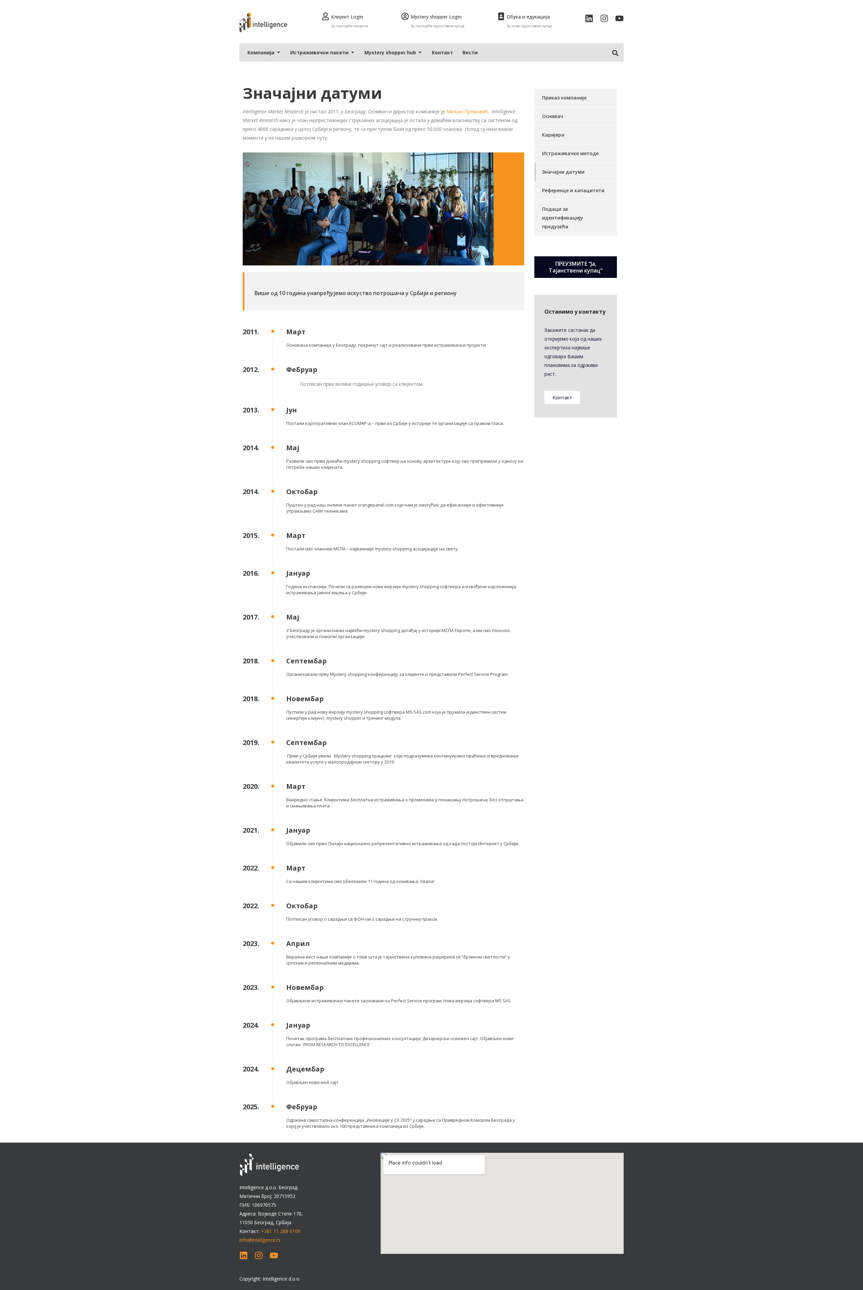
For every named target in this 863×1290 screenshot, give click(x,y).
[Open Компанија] (278, 52)
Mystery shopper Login (436, 16)
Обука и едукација (528, 16)
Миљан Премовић (467, 111)
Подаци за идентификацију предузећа (562, 218)
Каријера (553, 135)
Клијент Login (347, 16)
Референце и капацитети (573, 190)
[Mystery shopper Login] (405, 16)
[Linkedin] (589, 18)
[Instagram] (604, 18)
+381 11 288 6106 (280, 1231)
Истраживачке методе (570, 153)
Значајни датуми (563, 172)
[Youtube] (619, 18)
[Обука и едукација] (501, 16)
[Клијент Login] (325, 16)
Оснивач (552, 116)
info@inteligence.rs (259, 1240)
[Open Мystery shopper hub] (420, 52)
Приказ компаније (564, 97)
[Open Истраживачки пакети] (352, 52)
